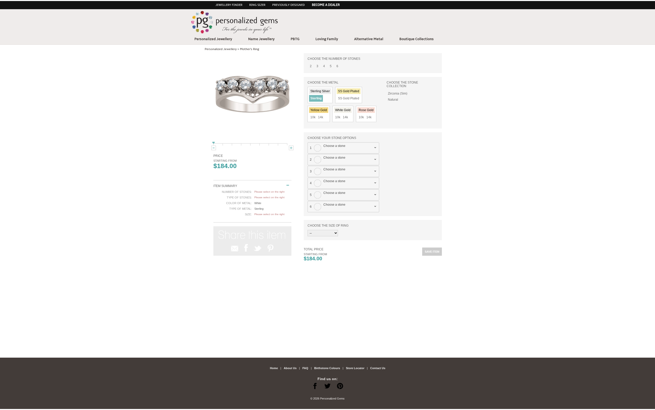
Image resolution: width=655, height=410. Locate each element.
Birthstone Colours (327, 368)
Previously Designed (288, 5)
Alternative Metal (368, 39)
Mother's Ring (249, 49)
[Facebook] (315, 387)
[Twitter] (327, 387)
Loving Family (326, 39)
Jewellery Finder (228, 5)
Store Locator (355, 368)
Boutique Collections (416, 39)
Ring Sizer (257, 5)
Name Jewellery (261, 39)
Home (274, 368)
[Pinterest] (340, 387)
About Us (290, 368)
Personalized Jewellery (213, 39)
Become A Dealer (326, 5)
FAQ (305, 368)
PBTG (295, 39)
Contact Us (377, 368)
